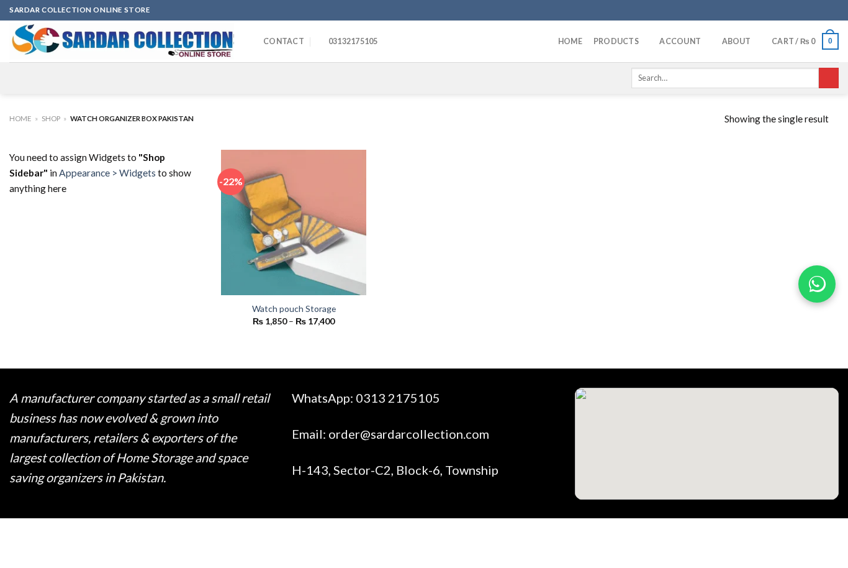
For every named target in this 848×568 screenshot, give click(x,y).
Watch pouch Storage (294, 308)
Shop (51, 118)
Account (680, 41)
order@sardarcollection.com (408, 433)
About (736, 41)
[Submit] (829, 78)
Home (570, 41)
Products (616, 41)
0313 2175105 (398, 397)
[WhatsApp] (817, 284)
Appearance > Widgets (107, 172)
